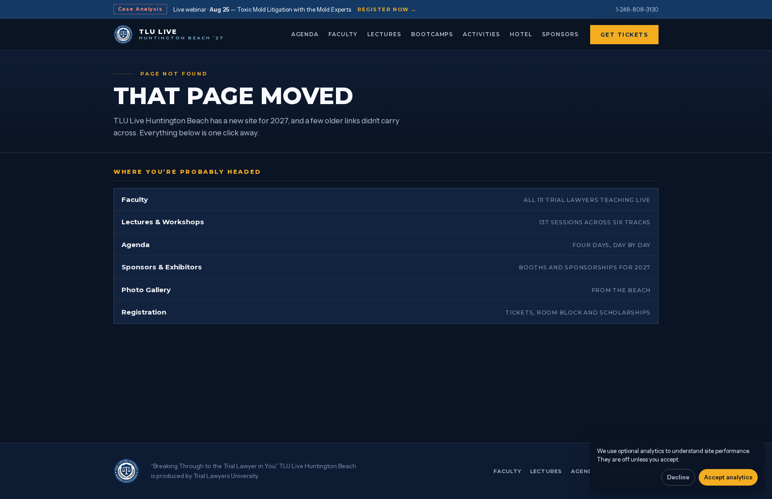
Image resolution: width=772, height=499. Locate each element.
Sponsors (560, 34)
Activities (481, 34)
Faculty (342, 34)
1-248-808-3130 (637, 9)
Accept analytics (728, 477)
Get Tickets (624, 34)
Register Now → (387, 9)
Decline (678, 477)
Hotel (521, 34)
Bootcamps (432, 34)
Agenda (305, 34)
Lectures (384, 34)
